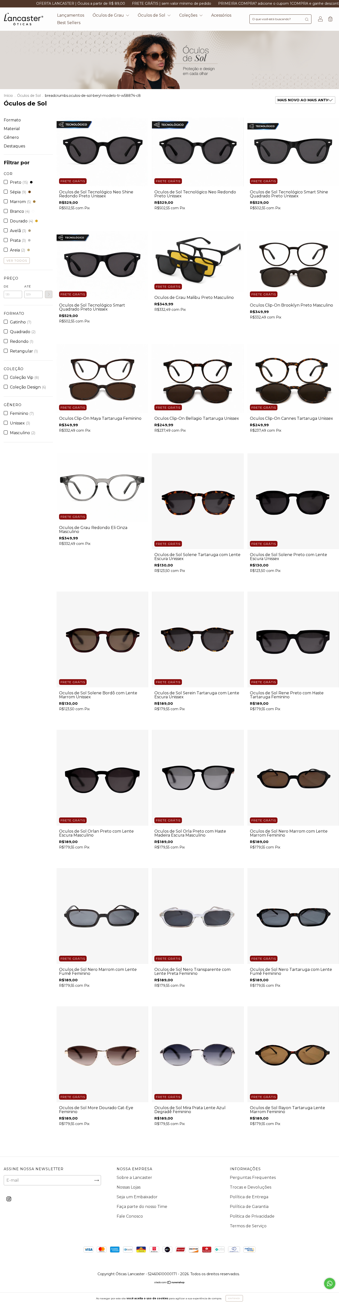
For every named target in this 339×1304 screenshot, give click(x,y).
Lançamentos (70, 15)
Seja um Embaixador (137, 1197)
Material (12, 128)
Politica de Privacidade (252, 1216)
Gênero (11, 137)
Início (8, 95)
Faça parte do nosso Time (142, 1206)
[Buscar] (307, 19)
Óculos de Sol (152, 15)
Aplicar (48, 294)
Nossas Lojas (128, 1187)
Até (27, 286)
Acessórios (221, 15)
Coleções (188, 15)
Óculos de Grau (109, 15)
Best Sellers (68, 22)
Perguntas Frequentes (253, 1177)
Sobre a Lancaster (134, 1177)
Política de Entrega (249, 1197)
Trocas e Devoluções (250, 1187)
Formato (12, 120)
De (6, 286)
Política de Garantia (249, 1206)
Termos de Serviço (248, 1226)
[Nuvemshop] (169, 1282)
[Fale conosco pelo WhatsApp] (329, 1283)
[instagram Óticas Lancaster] (9, 1199)
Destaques (14, 146)
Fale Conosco (130, 1216)
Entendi (234, 1298)
